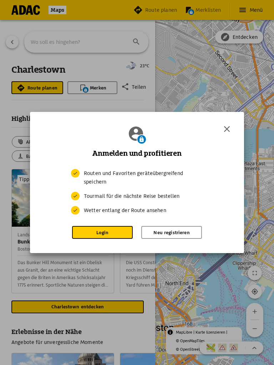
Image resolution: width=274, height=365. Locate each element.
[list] (137, 192)
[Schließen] (226, 129)
